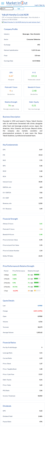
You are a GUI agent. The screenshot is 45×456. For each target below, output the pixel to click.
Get (19, 9)
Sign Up (42, 5)
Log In (37, 5)
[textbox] (7, 8)
